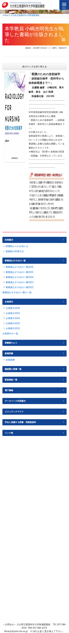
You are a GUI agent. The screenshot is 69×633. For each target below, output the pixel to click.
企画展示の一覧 (10, 333)
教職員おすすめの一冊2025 (19, 272)
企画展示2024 (13, 318)
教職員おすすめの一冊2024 (19, 277)
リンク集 (9, 433)
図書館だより (11, 343)
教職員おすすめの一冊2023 (19, 282)
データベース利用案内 (15, 401)
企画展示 (9, 301)
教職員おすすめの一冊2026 (19, 267)
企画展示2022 (13, 328)
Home (6, 15)
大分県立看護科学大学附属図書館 (25, 15)
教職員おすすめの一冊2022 (19, 287)
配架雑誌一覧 (11, 379)
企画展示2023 (13, 323)
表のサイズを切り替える (34, 66)
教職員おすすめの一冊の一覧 (17, 292)
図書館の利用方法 (15, 251)
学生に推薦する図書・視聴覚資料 (20, 422)
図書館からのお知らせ (17, 246)
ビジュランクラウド (14, 411)
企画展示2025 (13, 313)
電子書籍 (9, 390)
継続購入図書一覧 (13, 369)
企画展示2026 (13, 308)
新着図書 (9, 353)
